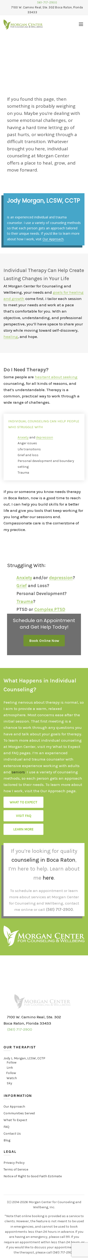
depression (44, 437)
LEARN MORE (23, 829)
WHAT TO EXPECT (23, 802)
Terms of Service (16, 1169)
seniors (18, 772)
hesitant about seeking (56, 377)
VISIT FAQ (23, 816)
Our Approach (53, 239)
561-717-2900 (47, 2)
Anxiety (23, 437)
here (48, 877)
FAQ (6, 1127)
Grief (21, 585)
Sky (9, 1083)
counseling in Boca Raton (43, 860)
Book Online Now (44, 640)
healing (11, 336)
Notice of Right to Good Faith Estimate (33, 1176)
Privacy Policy (14, 1163)
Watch (12, 1078)
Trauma (24, 601)
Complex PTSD (49, 609)
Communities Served (19, 1113)
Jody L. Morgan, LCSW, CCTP (24, 1058)
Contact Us (12, 1134)
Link (10, 1068)
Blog (7, 1140)
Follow (11, 1062)
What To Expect (15, 1120)
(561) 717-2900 (59, 909)
